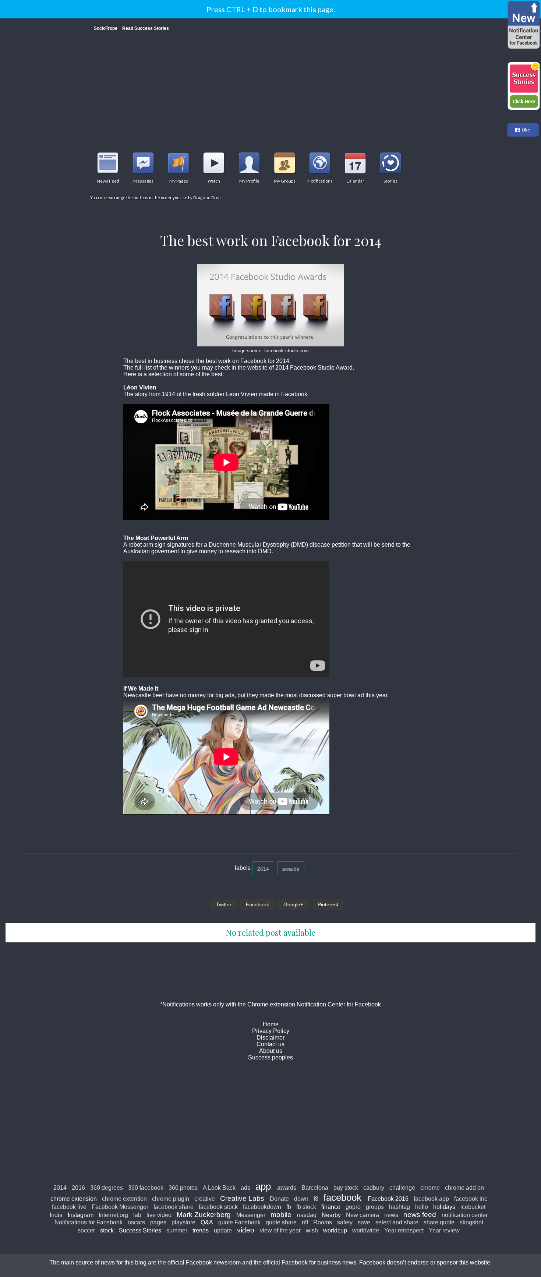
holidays (444, 1207)
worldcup (335, 1230)
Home (271, 1024)
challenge (402, 1188)
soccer (86, 1230)
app (263, 1186)
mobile (280, 1214)
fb (288, 1207)
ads (245, 1188)
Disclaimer (270, 1037)
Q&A (207, 1222)
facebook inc (470, 1199)
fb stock (306, 1207)
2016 (78, 1188)
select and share (396, 1222)
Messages (143, 162)
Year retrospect (404, 1230)
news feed (419, 1214)
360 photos (183, 1188)
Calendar (355, 162)
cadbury (373, 1188)
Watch (214, 162)
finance (330, 1207)
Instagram (80, 1215)
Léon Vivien (139, 387)
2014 (263, 868)
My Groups (284, 162)
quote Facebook (239, 1222)
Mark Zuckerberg (204, 1214)
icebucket (472, 1207)
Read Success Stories (145, 28)
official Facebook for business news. (310, 1262)
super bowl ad (345, 695)
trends (200, 1230)
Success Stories (140, 1230)
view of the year (280, 1230)
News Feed (108, 162)
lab (137, 1215)
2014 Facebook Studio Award (314, 367)
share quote (439, 1222)
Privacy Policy (270, 1031)
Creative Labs (242, 1198)
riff (305, 1222)
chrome (430, 1188)
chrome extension (73, 1199)
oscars (136, 1222)
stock (107, 1230)
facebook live (69, 1207)
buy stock (345, 1188)
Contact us (270, 1044)
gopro (353, 1207)
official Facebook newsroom (204, 1262)
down (301, 1199)
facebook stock (218, 1207)
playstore (183, 1222)
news (391, 1215)
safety (345, 1222)
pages (158, 1222)
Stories (390, 162)
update (223, 1230)
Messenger (250, 1215)
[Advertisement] (270, 87)
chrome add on (464, 1188)
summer (176, 1230)
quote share (281, 1222)
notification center (465, 1215)
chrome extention (124, 1199)
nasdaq (307, 1215)
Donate (279, 1199)
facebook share (173, 1207)
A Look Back (219, 1188)
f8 (316, 1199)
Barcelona (314, 1188)
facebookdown (262, 1207)
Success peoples (270, 1057)
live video (159, 1215)
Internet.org (113, 1215)
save (364, 1222)
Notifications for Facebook (88, 1222)
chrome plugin (170, 1199)
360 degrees (106, 1188)
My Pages (178, 162)
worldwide (365, 1230)
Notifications (320, 162)
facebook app (431, 1199)
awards (290, 868)
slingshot (471, 1222)
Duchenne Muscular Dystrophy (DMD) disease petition (280, 545)
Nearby (331, 1215)
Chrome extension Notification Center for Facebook (314, 1004)
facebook (342, 1197)
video (245, 1230)
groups (375, 1207)
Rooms (322, 1222)
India (56, 1215)
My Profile (249, 162)
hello (421, 1207)
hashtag (399, 1207)
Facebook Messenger (120, 1207)
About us (270, 1051)
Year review (444, 1230)
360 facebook (145, 1188)
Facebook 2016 (388, 1199)
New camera (362, 1215)
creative (204, 1199)
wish (312, 1230)
